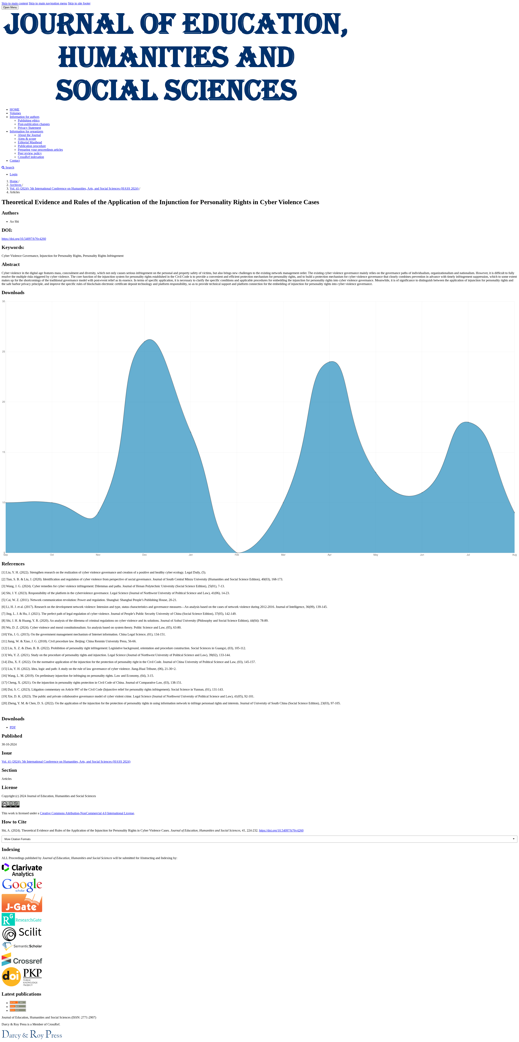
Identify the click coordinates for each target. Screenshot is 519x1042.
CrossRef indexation (31, 157)
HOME (14, 109)
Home (14, 181)
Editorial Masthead (30, 142)
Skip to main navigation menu (48, 3)
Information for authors (24, 117)
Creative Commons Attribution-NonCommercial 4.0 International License (87, 813)
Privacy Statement (29, 127)
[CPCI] (22, 876)
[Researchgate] (22, 924)
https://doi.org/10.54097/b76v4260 (24, 238)
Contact (15, 160)
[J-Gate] (22, 911)
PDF (13, 727)
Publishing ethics (29, 120)
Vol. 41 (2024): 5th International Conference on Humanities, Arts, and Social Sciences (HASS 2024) (74, 188)
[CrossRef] (22, 965)
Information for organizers (26, 131)
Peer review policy (30, 153)
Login (13, 174)
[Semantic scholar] (22, 950)
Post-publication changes (34, 124)
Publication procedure (32, 146)
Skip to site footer (79, 3)
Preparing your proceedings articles (40, 149)
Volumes (15, 113)
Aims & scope (27, 138)
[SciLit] (22, 940)
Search (9, 167)
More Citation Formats (17, 839)
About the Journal (29, 135)
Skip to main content (15, 3)
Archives (16, 185)
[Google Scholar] (22, 892)
